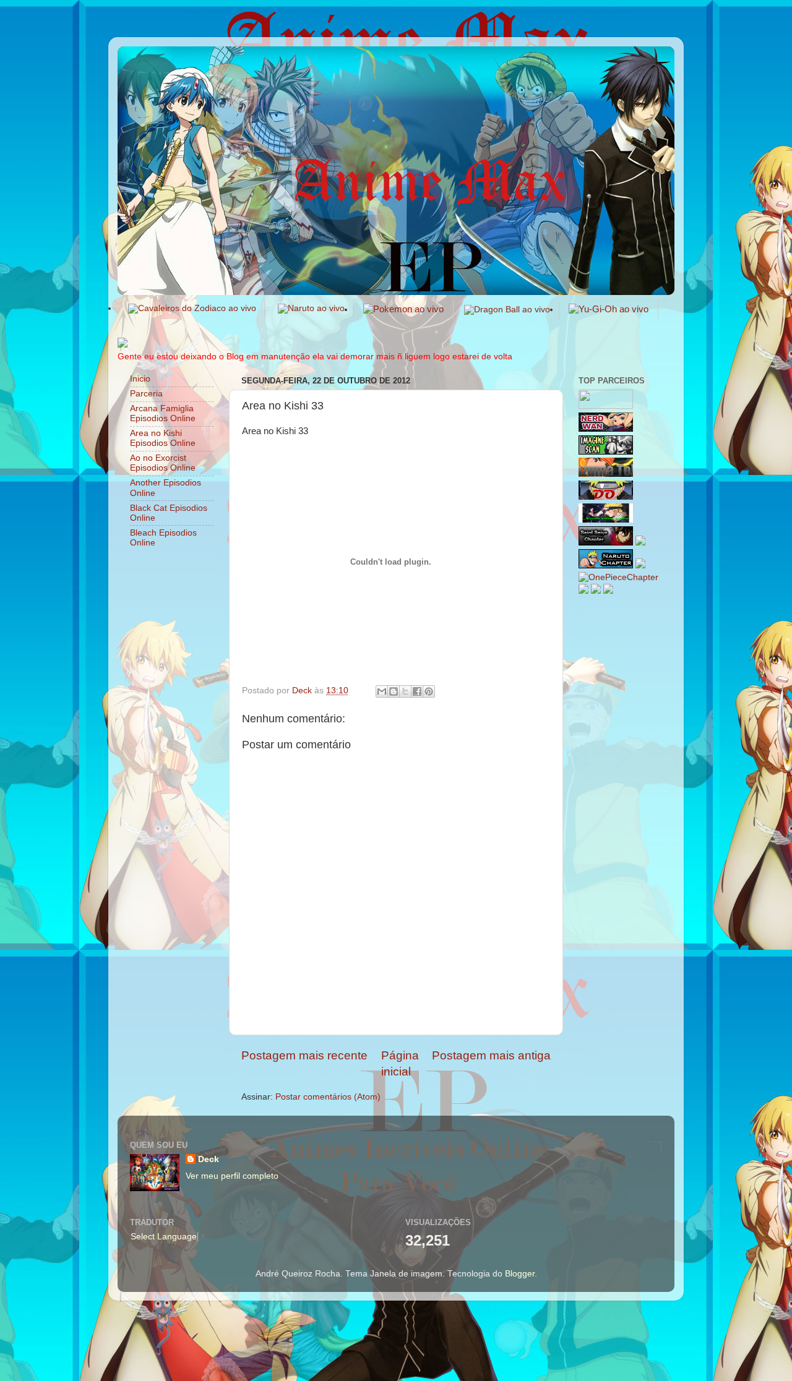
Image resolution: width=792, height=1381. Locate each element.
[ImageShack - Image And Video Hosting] (122, 344)
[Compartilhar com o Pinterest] (429, 691)
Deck (208, 1159)
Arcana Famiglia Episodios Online (163, 413)
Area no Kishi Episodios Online (163, 438)
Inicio (140, 378)
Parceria (146, 393)
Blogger (520, 1273)
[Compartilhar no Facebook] (417, 691)
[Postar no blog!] (393, 691)
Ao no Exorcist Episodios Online (163, 462)
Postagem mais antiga (491, 1055)
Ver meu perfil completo (232, 1176)
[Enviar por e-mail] (382, 691)
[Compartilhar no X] (405, 691)
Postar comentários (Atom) (328, 1096)
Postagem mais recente (304, 1055)
